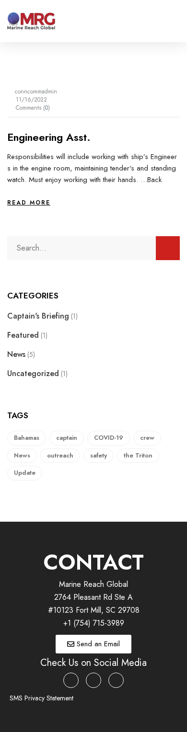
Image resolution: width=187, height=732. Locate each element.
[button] (173, 21)
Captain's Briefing (38, 315)
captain (66, 437)
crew (147, 437)
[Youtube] (116, 680)
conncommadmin (36, 91)
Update (24, 472)
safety (98, 455)
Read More (28, 202)
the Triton (138, 455)
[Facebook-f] (71, 680)
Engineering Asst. (49, 137)
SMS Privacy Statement (41, 698)
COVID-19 (108, 437)
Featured (23, 335)
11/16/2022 (31, 99)
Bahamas (26, 437)
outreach (60, 455)
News (16, 354)
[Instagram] (93, 680)
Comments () (33, 107)
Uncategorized (33, 373)
